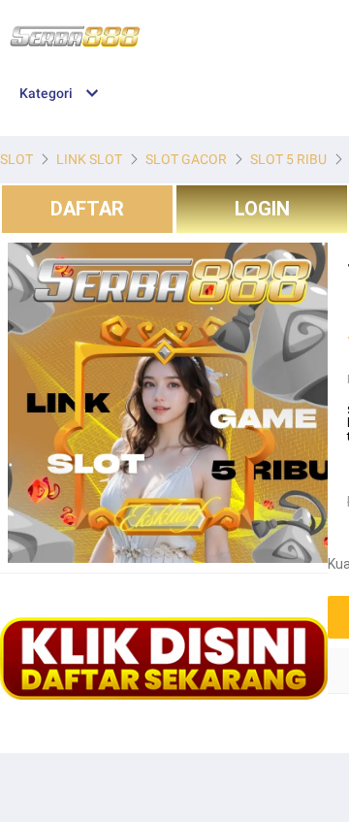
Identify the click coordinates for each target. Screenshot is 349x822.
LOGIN (262, 208)
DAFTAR (87, 208)
